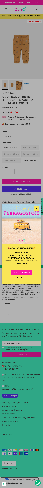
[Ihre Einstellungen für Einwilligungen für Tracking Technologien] (4, 484)
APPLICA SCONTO (21, 272)
